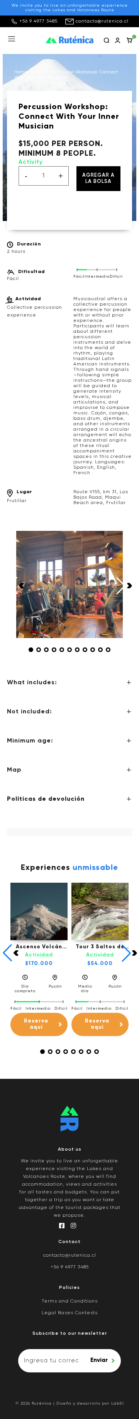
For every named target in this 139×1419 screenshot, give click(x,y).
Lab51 (117, 1403)
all (39, 72)
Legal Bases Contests (70, 1313)
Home (20, 72)
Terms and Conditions (70, 1301)
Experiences (69, 868)
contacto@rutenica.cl (102, 21)
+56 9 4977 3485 (38, 21)
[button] (31, 649)
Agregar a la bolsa (98, 178)
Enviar (99, 1360)
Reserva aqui (36, 1024)
